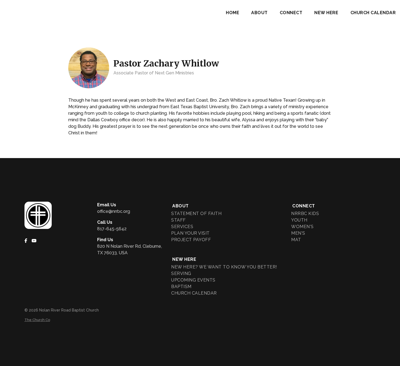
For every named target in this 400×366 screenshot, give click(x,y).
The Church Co (37, 320)
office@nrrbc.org (113, 211)
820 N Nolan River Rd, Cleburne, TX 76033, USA (129, 249)
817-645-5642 (112, 228)
